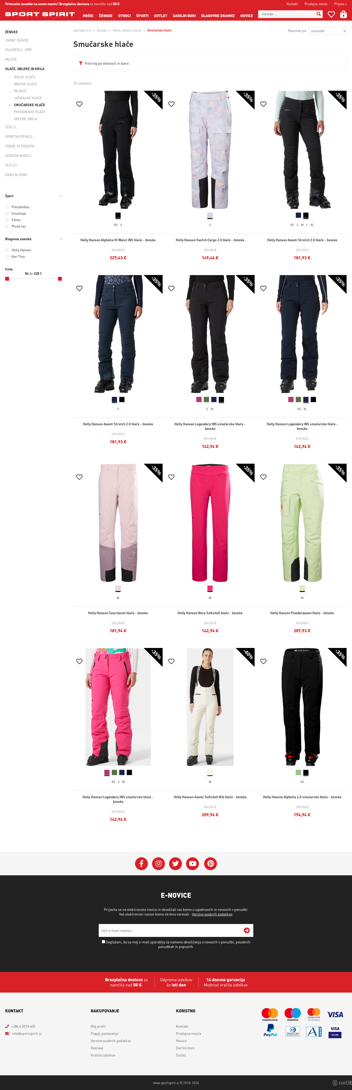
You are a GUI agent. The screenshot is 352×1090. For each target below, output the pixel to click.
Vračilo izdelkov (103, 1055)
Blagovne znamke (218, 15)
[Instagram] (158, 863)
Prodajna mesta (316, 4)
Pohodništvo (20, 207)
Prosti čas (19, 226)
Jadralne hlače (28, 98)
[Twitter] (175, 863)
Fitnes (16, 220)
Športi (142, 15)
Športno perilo (18, 136)
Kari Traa (18, 256)
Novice (246, 15)
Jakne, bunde (17, 40)
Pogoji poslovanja (104, 1033)
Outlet (160, 15)
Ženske (106, 15)
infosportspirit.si (26, 1033)
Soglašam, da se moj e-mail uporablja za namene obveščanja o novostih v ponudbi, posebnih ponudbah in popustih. (178, 944)
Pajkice (20, 91)
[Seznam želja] (331, 15)
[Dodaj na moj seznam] (79, 104)
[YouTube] (192, 863)
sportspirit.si (82, 30)
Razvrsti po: (297, 31)
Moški (88, 15)
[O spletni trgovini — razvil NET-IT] (342, 1083)
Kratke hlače (25, 84)
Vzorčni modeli (18, 155)
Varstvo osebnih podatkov (212, 914)
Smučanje (19, 213)
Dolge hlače (24, 77)
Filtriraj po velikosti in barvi (107, 63)
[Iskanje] (319, 14)
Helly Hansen (21, 250)
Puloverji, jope (18, 49)
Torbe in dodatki (19, 146)
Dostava (97, 1047)
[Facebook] (141, 863)
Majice (11, 59)
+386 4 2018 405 (23, 1026)
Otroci (124, 15)
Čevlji (10, 127)
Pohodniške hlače (30, 112)
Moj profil (98, 1026)
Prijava (340, 4)
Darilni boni (184, 15)
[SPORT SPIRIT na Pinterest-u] (210, 863)
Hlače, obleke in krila (24, 68)
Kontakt (292, 4)
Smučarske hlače (29, 105)
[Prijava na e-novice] (246, 930)
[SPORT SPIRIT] (40, 14)
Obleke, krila (25, 119)
